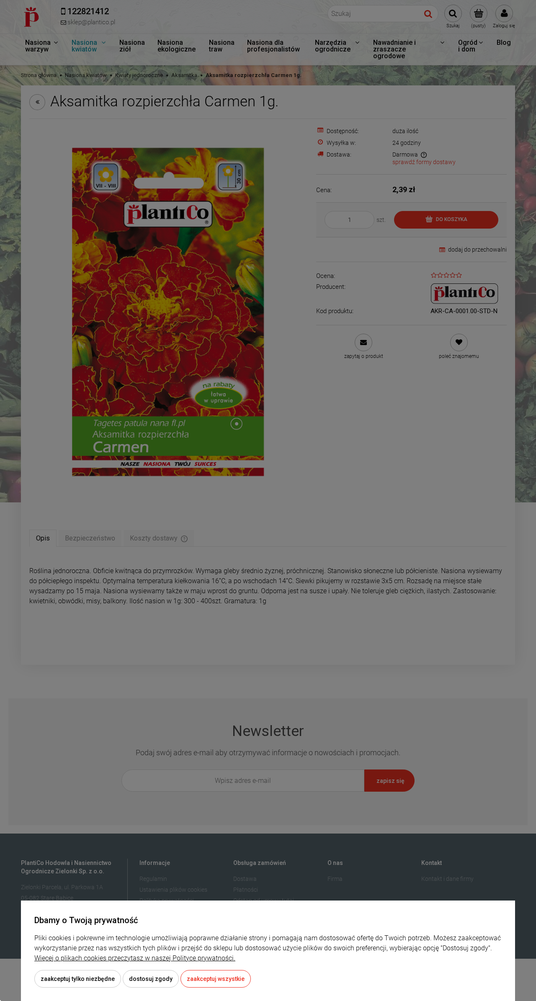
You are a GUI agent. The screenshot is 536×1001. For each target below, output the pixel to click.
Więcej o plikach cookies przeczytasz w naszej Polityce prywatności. (134, 958)
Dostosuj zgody (151, 978)
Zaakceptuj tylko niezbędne (78, 978)
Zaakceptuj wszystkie (216, 978)
